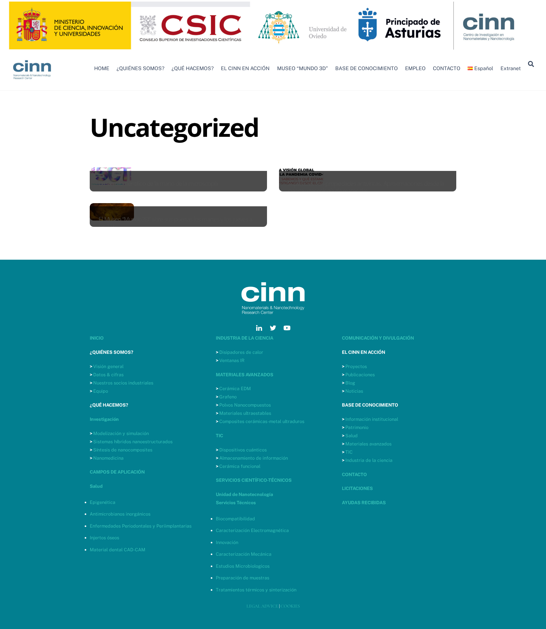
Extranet (510, 68)
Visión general (108, 366)
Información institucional (371, 419)
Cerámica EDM (235, 388)
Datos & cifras (108, 374)
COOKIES (290, 606)
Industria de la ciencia (368, 460)
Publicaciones (360, 374)
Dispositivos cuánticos (243, 449)
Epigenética (102, 502)
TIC (349, 452)
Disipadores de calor (241, 352)
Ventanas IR (232, 360)
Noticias (354, 391)
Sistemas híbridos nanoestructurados (133, 441)
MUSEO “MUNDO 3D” (302, 68)
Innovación (227, 542)
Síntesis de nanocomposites (122, 449)
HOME (101, 68)
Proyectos (356, 366)
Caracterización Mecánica (243, 554)
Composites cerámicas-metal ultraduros (261, 421)
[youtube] (287, 327)
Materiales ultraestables (245, 413)
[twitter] (273, 327)
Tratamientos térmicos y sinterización (256, 589)
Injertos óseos (104, 537)
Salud (351, 435)
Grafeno (228, 396)
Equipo (100, 391)
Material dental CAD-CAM (117, 549)
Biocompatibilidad (235, 518)
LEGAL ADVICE (262, 606)
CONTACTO (446, 68)
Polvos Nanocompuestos (245, 405)
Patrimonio (356, 427)
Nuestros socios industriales (123, 382)
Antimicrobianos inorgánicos (120, 514)
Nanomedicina (108, 458)
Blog (350, 382)
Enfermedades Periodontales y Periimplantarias (140, 526)
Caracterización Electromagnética (252, 530)
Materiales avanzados (368, 443)
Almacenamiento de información (253, 458)
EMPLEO (415, 68)
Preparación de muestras (242, 577)
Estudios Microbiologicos (243, 566)
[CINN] (32, 82)
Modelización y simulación (121, 433)
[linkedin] (259, 327)
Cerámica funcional (239, 466)
